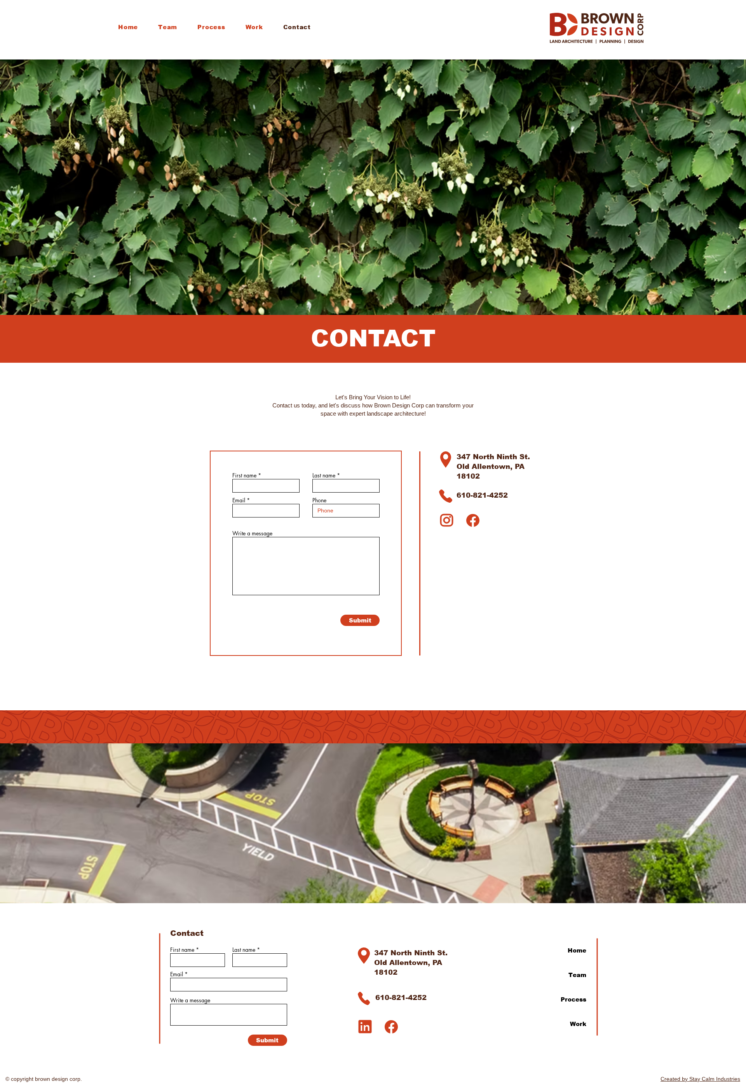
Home (577, 950)
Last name (323, 475)
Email (238, 500)
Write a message (252, 533)
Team (577, 975)
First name (244, 475)
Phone (319, 500)
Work (578, 1024)
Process (573, 999)
